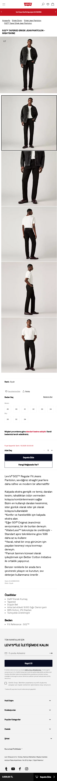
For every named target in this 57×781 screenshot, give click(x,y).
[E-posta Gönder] (50, 653)
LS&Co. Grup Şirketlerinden (33, 670)
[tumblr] (6, 769)
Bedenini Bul (47, 397)
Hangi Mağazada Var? (28, 464)
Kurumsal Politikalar (13, 749)
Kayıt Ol (28, 663)
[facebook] (20, 769)
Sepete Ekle (28, 457)
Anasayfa (6, 20)
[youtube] (13, 769)
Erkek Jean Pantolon (32, 20)
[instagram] (26, 769)
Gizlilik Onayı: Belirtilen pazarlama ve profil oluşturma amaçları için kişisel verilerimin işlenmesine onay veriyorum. (29, 684)
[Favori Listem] (48, 4)
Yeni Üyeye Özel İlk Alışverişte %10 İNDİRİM (28, 12)
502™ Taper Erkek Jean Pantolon (18, 23)
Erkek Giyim (17, 20)
